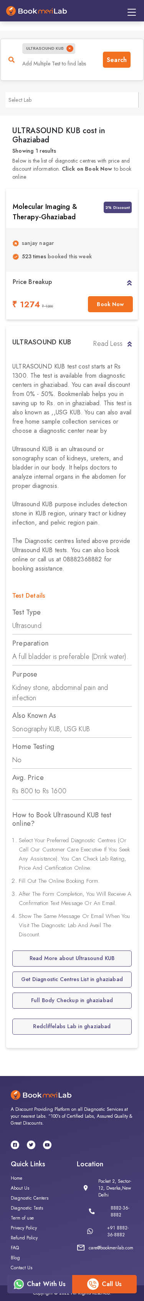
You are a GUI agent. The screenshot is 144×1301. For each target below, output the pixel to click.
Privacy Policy (24, 1227)
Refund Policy (24, 1237)
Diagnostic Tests (27, 1208)
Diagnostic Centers (29, 1198)
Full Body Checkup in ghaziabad (72, 1000)
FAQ (15, 1247)
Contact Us (21, 1267)
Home (16, 1178)
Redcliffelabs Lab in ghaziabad (72, 1026)
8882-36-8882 (120, 1211)
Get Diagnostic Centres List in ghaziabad (72, 979)
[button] (129, 282)
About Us (20, 1188)
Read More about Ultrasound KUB (72, 958)
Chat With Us (46, 1284)
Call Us (112, 1284)
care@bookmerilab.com (111, 1247)
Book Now (110, 304)
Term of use (22, 1218)
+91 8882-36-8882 (118, 1231)
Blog (15, 1257)
